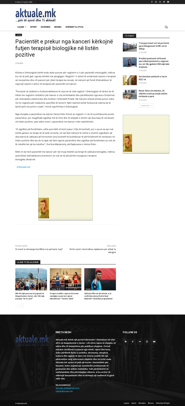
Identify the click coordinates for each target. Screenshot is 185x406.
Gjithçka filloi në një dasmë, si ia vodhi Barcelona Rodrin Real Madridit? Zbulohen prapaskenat (98, 296)
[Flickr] (140, 341)
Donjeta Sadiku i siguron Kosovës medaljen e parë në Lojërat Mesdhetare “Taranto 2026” (64, 296)
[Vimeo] (164, 2)
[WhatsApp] (55, 232)
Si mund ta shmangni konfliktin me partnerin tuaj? (39, 249)
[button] (166, 26)
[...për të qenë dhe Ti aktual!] (38, 15)
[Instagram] (156, 2)
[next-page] (22, 306)
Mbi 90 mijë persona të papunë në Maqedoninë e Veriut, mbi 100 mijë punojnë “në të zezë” (29, 296)
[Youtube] (168, 2)
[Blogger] (125, 341)
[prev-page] (17, 306)
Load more (145, 105)
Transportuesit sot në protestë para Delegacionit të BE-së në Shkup (154, 46)
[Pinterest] (48, 232)
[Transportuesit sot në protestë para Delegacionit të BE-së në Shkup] (130, 47)
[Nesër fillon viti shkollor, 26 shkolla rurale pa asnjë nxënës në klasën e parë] (130, 94)
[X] (160, 2)
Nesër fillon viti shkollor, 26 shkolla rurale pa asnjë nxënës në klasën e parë (153, 94)
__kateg (18, 35)
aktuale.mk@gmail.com (67, 388)
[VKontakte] (154, 341)
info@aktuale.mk (64, 391)
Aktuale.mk (24, 167)
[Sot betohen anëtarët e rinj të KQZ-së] (130, 80)
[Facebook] (152, 2)
